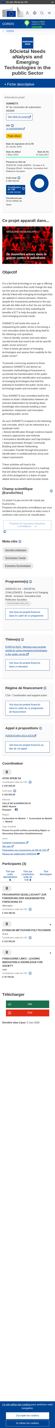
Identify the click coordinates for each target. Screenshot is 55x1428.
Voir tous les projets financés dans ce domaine (24, 665)
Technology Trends (15, 558)
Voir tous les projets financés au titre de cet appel (26, 747)
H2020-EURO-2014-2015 (19, 736)
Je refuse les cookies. (27, 1423)
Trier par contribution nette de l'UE (27, 875)
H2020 (10, 31)
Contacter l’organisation (18, 842)
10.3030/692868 (14, 128)
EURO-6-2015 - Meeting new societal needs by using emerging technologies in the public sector (26, 651)
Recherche (42, 13)
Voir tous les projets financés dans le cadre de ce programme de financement (26, 708)
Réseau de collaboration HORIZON (23, 854)
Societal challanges (15, 550)
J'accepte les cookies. (27, 1415)
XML (30, 1004)
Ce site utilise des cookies (16, 1404)
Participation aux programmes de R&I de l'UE (27, 850)
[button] (34, 13)
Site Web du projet (18, 118)
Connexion (27, 13)
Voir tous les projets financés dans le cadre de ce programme (26, 614)
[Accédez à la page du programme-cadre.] (27, 42)
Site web (10, 846)
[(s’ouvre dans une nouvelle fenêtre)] (12, 12)
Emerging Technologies (18, 566)
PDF (30, 1012)
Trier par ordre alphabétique (10, 874)
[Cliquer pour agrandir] (50, 889)
